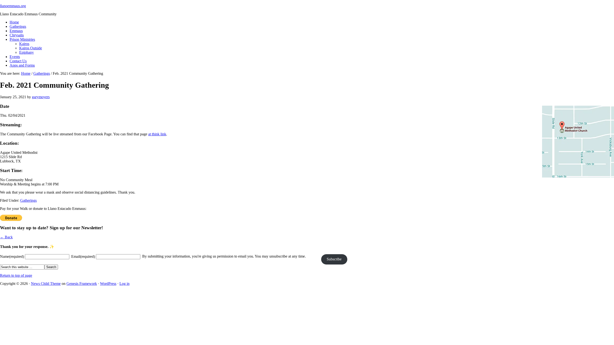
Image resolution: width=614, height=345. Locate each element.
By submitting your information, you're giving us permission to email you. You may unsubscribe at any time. (224, 256)
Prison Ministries (22, 39)
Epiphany (26, 52)
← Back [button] (6, 237)
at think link (157, 134)
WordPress (108, 284)
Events (15, 57)
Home (14, 22)
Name (12, 256)
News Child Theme (46, 284)
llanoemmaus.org (13, 6)
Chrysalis (17, 35)
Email (83, 256)
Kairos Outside (30, 48)
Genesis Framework (81, 284)
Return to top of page (16, 275)
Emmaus (16, 31)
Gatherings (18, 26)
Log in (124, 284)
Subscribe (334, 259)
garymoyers (41, 97)
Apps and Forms (22, 65)
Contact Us (18, 61)
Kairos (24, 44)
